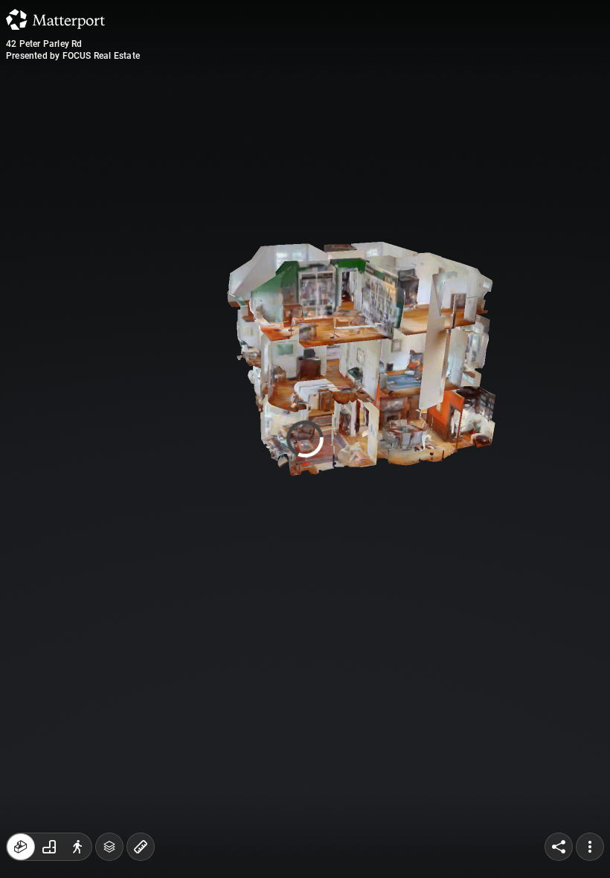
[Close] (434, 126)
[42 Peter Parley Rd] (305, 439)
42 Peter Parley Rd (44, 44)
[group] (49, 847)
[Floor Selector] (109, 847)
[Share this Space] (559, 847)
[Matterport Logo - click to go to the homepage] (55, 19)
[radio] (21, 846)
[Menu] (590, 847)
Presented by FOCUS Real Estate (73, 56)
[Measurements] (140, 847)
